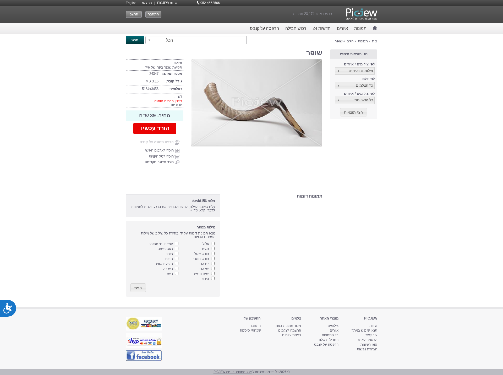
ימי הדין (204, 269)
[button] (159, 40)
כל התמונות (330, 335)
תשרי (169, 274)
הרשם (133, 14)
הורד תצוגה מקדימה (159, 162)
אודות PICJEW (167, 3)
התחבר (153, 14)
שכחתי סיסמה (250, 330)
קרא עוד (176, 105)
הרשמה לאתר (367, 340)
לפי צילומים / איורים (359, 64)
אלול (206, 244)
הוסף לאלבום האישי (159, 150)
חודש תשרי (201, 259)
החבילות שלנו (328, 340)
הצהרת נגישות (367, 349)
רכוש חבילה (295, 28)
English (131, 3)
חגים (350, 41)
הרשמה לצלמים (289, 330)
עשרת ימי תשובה (161, 244)
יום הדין (204, 264)
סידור (205, 279)
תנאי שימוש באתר (364, 330)
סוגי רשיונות (368, 344)
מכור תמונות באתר (287, 326)
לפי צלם (368, 79)
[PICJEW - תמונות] (361, 14)
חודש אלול (201, 254)
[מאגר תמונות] (375, 28)
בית (374, 41)
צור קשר (146, 3)
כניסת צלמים (291, 335)
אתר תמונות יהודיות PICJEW (233, 372)
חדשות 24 (322, 28)
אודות (373, 326)
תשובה (168, 269)
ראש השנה (165, 249)
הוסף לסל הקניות (161, 156)
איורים (342, 28)
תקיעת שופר (164, 264)
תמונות (360, 28)
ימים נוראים (201, 274)
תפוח (169, 259)
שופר (169, 254)
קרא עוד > (197, 210)
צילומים (333, 326)
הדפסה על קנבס (264, 28)
